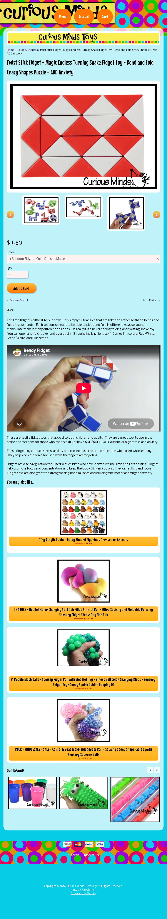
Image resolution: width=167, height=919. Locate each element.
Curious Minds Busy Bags (82, 886)
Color (10, 252)
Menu (63, 16)
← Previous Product (17, 300)
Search (73, 855)
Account (84, 16)
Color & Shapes (27, 50)
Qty (9, 268)
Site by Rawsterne (83, 890)
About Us (91, 855)
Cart (105, 16)
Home (10, 50)
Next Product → (151, 300)
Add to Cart (21, 288)
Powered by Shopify (83, 893)
